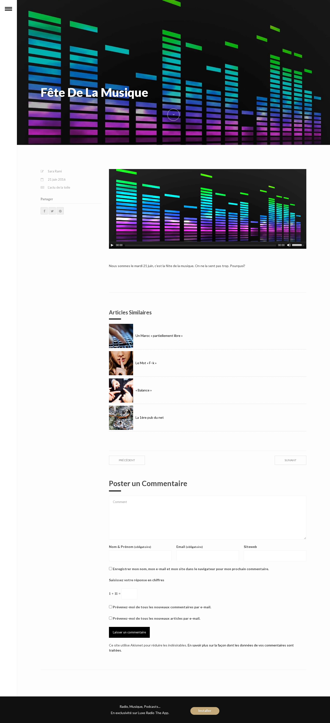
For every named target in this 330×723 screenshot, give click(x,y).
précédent (127, 460)
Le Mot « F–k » (146, 363)
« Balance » (144, 390)
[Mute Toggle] (289, 245)
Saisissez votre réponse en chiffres (136, 580)
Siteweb (250, 547)
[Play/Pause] (112, 245)
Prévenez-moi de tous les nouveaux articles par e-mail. (156, 618)
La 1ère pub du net (150, 417)
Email (189, 547)
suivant (290, 460)
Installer (204, 711)
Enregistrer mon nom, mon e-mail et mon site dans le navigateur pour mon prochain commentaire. (191, 569)
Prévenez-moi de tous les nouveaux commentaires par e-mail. (162, 607)
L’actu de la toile (59, 187)
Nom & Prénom (130, 547)
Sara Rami (55, 171)
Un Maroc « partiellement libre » (159, 335)
